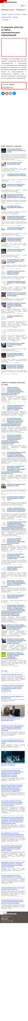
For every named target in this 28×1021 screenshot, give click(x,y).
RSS (12, 903)
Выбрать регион (4, 901)
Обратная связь (4, 900)
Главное (4, 14)
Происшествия (6, 17)
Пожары (15, 17)
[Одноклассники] (7, 75)
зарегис (14, 54)
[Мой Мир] (14, 75)
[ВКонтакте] (3, 75)
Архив (10, 14)
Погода (24, 14)
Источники (17, 14)
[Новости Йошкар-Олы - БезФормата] (8, 2)
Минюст (12, 66)
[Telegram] (10, 75)
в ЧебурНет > (5, 20)
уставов (3, 47)
